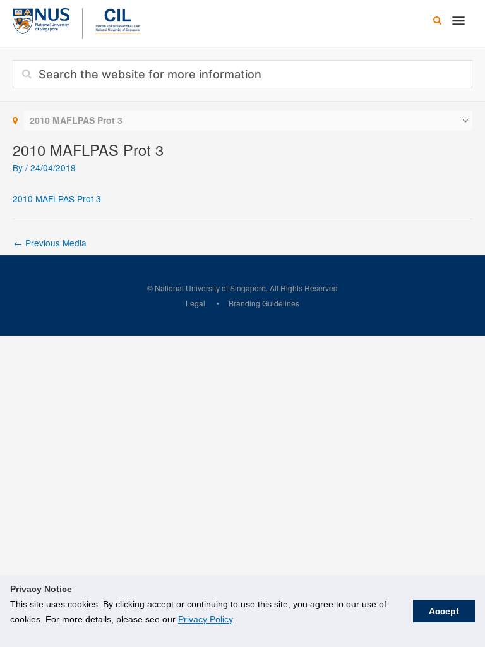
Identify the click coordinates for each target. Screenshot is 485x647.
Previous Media (50, 242)
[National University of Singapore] (41, 19)
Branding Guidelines (264, 303)
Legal (195, 303)
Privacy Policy (205, 619)
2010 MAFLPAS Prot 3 (57, 198)
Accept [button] (444, 611)
